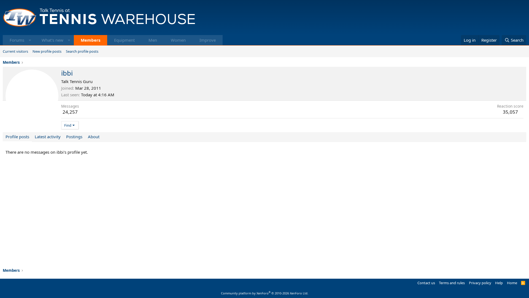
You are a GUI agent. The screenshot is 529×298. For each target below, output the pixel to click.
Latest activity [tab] (48, 136)
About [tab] (93, 136)
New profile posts (47, 51)
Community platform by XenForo (264, 293)
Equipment (124, 40)
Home (512, 282)
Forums (17, 40)
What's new (52, 40)
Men (153, 40)
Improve (207, 40)
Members (90, 40)
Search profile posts (82, 51)
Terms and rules (452, 282)
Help (499, 282)
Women (178, 40)
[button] (30, 40)
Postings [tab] (74, 136)
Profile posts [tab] (17, 136)
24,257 (70, 112)
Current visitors (15, 51)
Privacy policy (480, 282)
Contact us (426, 282)
